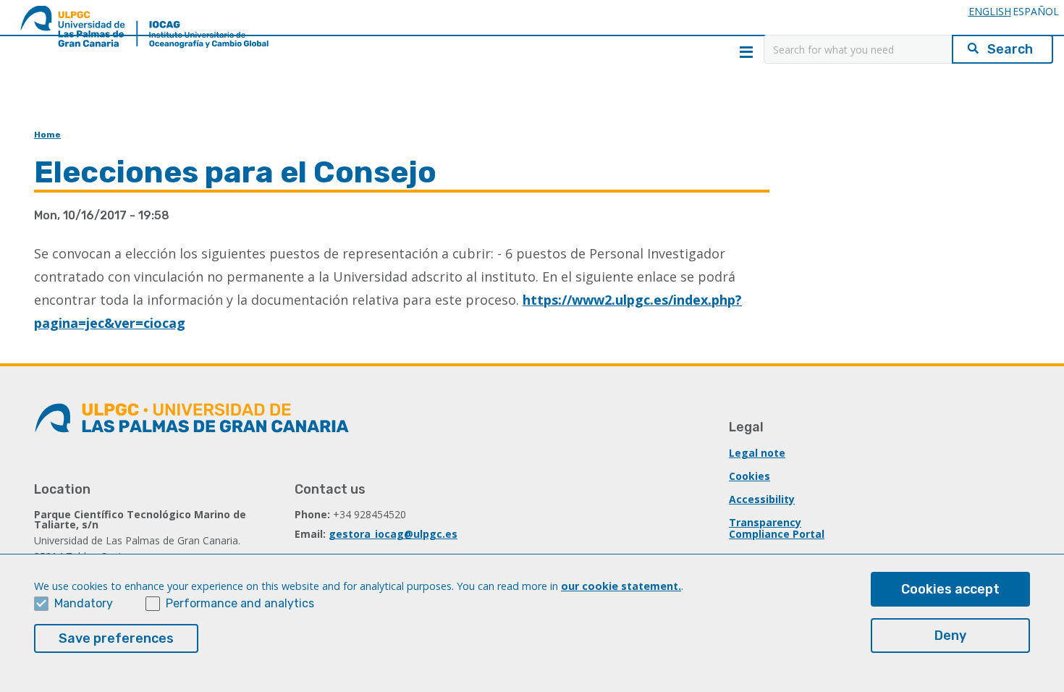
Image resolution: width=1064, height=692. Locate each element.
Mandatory (83, 603)
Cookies (749, 476)
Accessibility (762, 499)
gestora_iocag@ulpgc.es (393, 534)
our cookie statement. (621, 586)
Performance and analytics (240, 603)
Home (47, 135)
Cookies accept (950, 589)
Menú (746, 52)
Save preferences (116, 638)
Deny (950, 636)
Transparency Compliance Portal (776, 528)
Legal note (757, 453)
